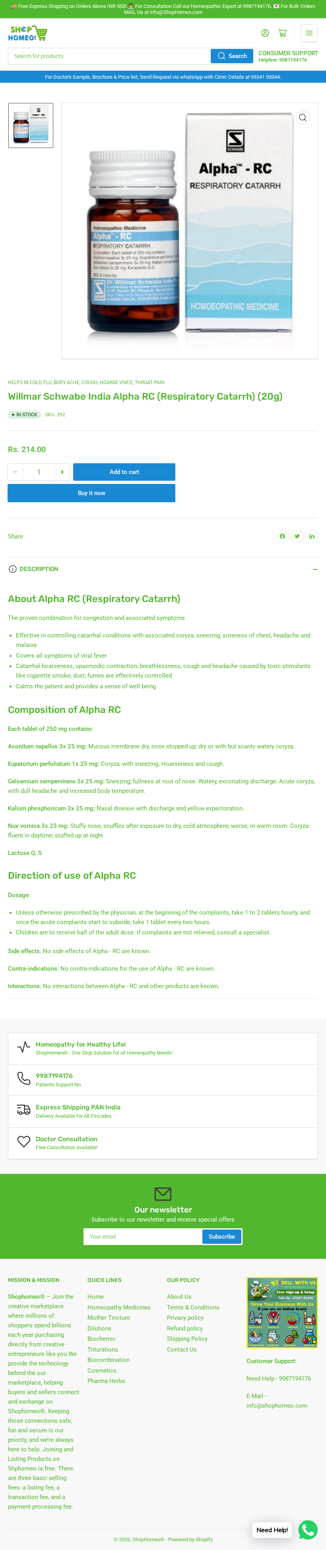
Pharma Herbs (106, 1381)
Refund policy (185, 1328)
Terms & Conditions (193, 1307)
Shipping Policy (187, 1338)
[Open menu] (309, 33)
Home (95, 1296)
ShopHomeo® (148, 1539)
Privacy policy (185, 1317)
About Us (179, 1296)
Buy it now (91, 493)
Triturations (102, 1349)
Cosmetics (101, 1370)
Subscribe (222, 1236)
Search (238, 56)
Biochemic (101, 1338)
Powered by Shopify (190, 1539)
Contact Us (182, 1349)
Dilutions (99, 1328)
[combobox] (131, 56)
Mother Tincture (108, 1317)
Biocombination (108, 1360)
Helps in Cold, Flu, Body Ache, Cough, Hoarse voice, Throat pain (86, 382)
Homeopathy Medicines (119, 1307)
